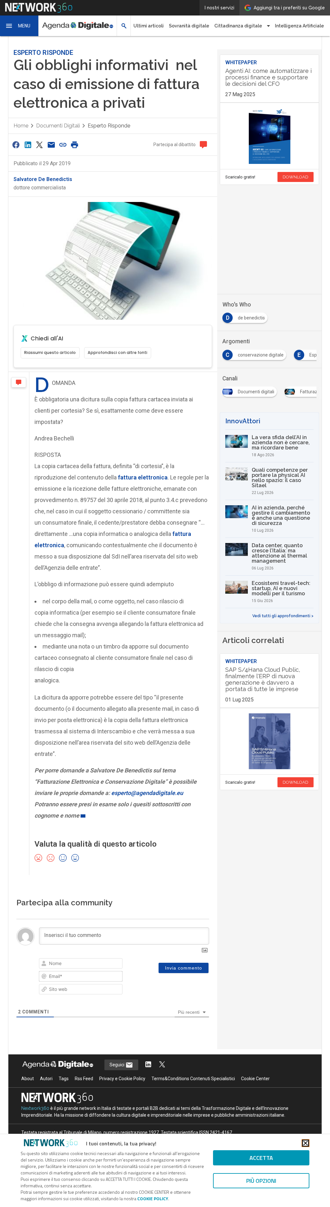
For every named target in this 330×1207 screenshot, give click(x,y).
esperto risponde (109, 126)
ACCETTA (261, 1157)
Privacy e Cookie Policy (122, 1078)
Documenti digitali (58, 126)
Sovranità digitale (189, 25)
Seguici (117, 1064)
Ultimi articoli (148, 25)
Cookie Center (255, 1078)
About (27, 1078)
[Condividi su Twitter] (39, 145)
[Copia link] (63, 145)
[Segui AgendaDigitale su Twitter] (162, 1065)
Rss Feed (84, 1078)
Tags (64, 1078)
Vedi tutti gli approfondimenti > (283, 616)
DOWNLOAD (295, 177)
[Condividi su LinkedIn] (28, 145)
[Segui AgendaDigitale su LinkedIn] (148, 1065)
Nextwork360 (35, 1108)
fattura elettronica (143, 477)
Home (21, 126)
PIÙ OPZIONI (261, 1180)
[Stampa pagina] (75, 145)
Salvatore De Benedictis (43, 179)
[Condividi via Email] (51, 145)
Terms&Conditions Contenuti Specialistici (193, 1078)
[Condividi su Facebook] (16, 145)
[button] (19, 25)
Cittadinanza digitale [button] (238, 25)
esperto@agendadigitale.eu (147, 793)
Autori (46, 1078)
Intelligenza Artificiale (299, 25)
